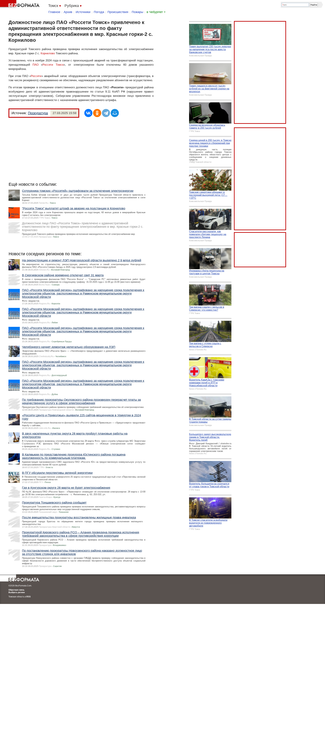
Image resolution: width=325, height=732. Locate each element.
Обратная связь (16, 590)
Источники (83, 12)
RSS (28, 596)
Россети (36, 76)
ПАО (35, 64)
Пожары (137, 12)
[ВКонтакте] (88, 113)
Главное (54, 12)
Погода (99, 12)
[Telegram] (106, 113)
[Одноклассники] (97, 113)
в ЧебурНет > (156, 12)
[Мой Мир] (115, 113)
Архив (68, 12)
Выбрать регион (16, 592)
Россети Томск (52, 64)
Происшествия (117, 12)
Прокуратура (38, 113)
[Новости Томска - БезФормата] (20, 4)
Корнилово (48, 53)
